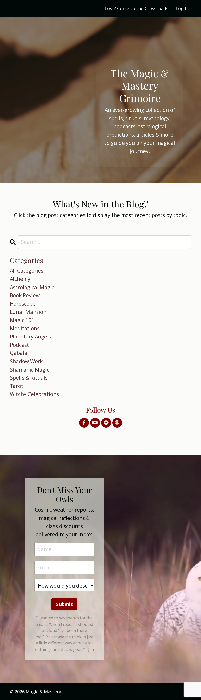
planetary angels (30, 336)
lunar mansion (28, 311)
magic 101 (22, 320)
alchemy (20, 279)
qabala (18, 353)
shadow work (26, 361)
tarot (16, 386)
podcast (19, 344)
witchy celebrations (34, 394)
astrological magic (32, 287)
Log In (182, 8)
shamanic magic (29, 369)
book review (25, 295)
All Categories (26, 270)
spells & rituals (29, 377)
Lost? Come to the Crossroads (136, 8)
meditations (24, 328)
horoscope (23, 303)
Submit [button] (64, 604)
